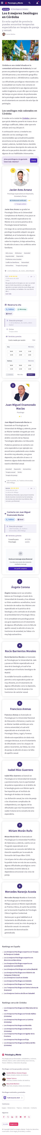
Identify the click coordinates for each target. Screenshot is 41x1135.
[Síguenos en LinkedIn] (12, 1117)
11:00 (29, 351)
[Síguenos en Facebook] (3, 1117)
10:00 (20, 351)
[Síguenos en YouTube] (20, 1117)
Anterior (10, 374)
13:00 (20, 355)
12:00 (11, 355)
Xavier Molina (10, 34)
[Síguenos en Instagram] (16, 1117)
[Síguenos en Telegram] (24, 1117)
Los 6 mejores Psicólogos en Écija (16, 1039)
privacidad (21, 1131)
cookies (28, 1131)
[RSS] (29, 1117)
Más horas (31, 347)
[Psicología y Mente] (14, 3)
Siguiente (30, 374)
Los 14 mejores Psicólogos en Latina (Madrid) (20, 969)
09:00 (11, 351)
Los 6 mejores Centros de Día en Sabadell (19, 993)
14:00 (29, 355)
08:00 (11, 365)
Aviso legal (13, 1131)
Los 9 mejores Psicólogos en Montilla (17, 1025)
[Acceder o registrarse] (37, 3)
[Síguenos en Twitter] (8, 1117)
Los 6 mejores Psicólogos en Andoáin (18, 981)
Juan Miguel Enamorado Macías (20, 407)
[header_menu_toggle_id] (2, 3)
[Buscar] (29, 3)
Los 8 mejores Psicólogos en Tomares (18, 984)
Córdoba (25, 118)
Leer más (8, 294)
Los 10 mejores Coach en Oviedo (16, 977)
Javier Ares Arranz (20, 190)
